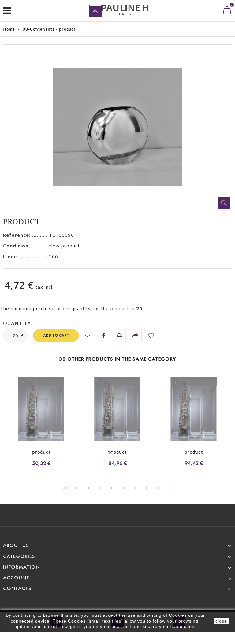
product (41, 452)
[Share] (135, 335)
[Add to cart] (11, 415)
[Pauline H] (125, 10)
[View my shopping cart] (227, 11)
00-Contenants (38, 29)
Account (16, 577)
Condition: (17, 246)
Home (9, 29)
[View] (33, 415)
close (221, 621)
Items (10, 256)
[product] (41, 410)
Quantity (17, 323)
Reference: (17, 235)
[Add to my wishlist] (151, 335)
